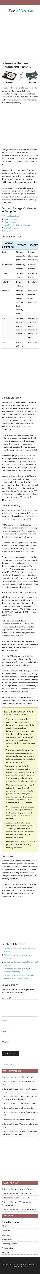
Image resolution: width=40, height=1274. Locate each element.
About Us (17, 1266)
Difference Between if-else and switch (18, 1108)
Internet (5, 1235)
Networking (7, 1239)
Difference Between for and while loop (18, 1119)
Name (5, 1020)
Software (5, 1252)
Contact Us (33, 1264)
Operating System (9, 1243)
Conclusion (8, 231)
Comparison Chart (11, 216)
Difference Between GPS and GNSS (17, 1198)
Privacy (23, 1266)
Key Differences (11, 228)
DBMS (4, 1226)
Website (5, 1042)
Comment (6, 998)
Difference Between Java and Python (17, 1189)
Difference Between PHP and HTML (17, 1193)
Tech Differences (20, 11)
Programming (7, 1248)
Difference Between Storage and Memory (19, 1209)
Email (4, 1031)
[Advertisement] (20, 36)
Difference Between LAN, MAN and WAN (19, 1103)
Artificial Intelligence (10, 1222)
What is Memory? (11, 222)
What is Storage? (11, 219)
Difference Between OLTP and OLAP (17, 1077)
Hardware (6, 1230)
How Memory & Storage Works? (17, 225)
